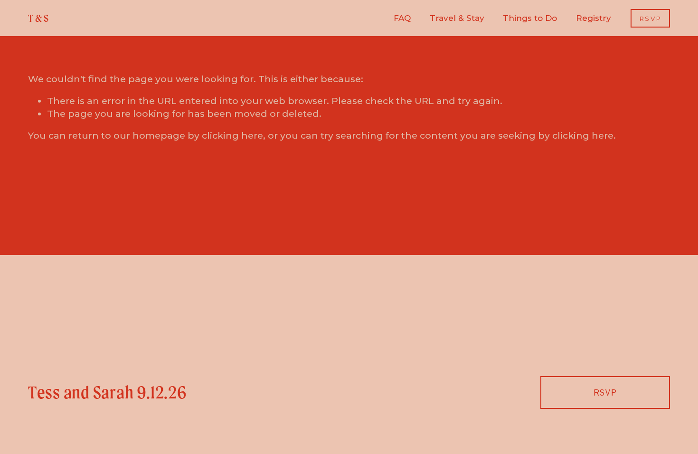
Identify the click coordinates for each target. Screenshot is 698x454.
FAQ (402, 18)
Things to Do (530, 18)
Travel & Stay (457, 18)
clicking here (232, 135)
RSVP (650, 18)
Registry (593, 18)
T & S (38, 18)
